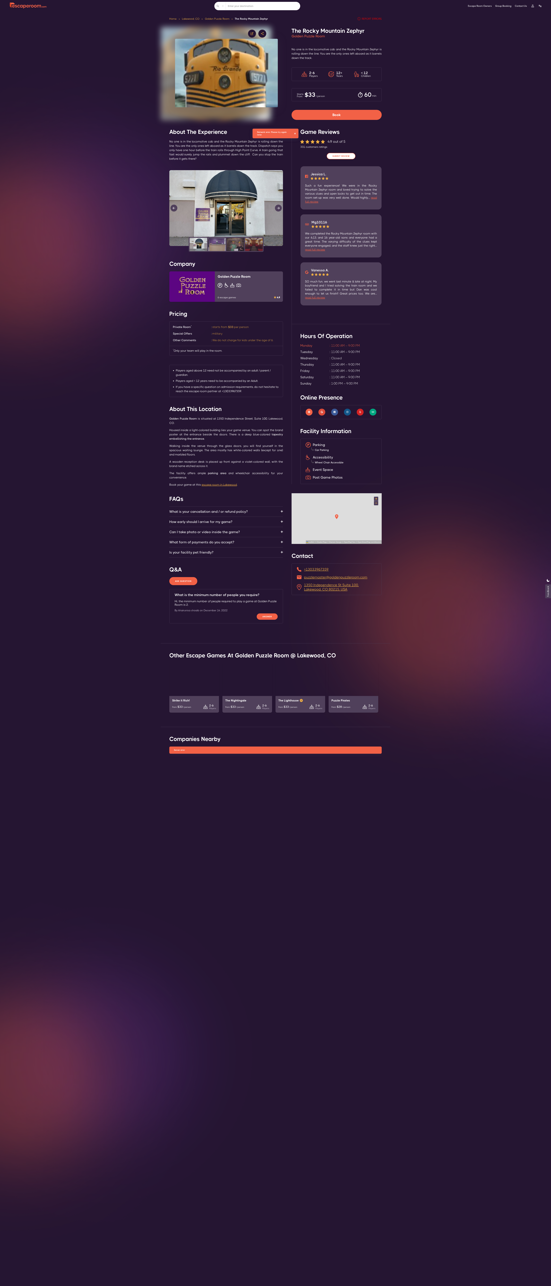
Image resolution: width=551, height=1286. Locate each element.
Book (336, 115)
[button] (198, 244)
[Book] (337, 111)
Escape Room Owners (480, 6)
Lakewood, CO (190, 18)
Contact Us (521, 6)
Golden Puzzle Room (217, 18)
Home (173, 18)
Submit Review (341, 156)
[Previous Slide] (173, 208)
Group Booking (503, 6)
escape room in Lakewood (219, 484)
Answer (267, 616)
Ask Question (183, 581)
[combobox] (257, 6)
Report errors (372, 18)
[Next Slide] (278, 208)
